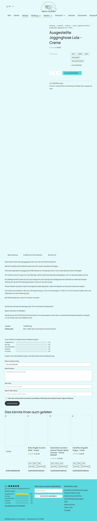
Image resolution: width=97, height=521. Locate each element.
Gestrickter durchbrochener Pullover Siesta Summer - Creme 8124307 (59, 451)
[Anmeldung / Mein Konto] (84, 6)
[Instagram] (91, 519)
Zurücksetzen (77, 65)
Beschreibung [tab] (13, 255)
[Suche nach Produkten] (88, 7)
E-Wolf (41, 519)
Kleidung (34, 15)
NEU (9, 15)
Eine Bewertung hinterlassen (15, 506)
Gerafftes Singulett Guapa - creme (80, 449)
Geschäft (60, 25)
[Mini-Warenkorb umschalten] (91, 7)
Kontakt (67, 510)
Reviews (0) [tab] (52, 255)
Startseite (52, 25)
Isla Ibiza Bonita (70, 86)
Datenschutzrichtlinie (73, 496)
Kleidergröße (53, 54)
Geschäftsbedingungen (74, 499)
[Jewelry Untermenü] (64, 15)
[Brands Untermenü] (51, 15)
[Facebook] (88, 519)
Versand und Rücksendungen (76, 490)
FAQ (66, 501)
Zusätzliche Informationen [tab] (32, 255)
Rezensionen (69, 504)
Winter (16, 15)
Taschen (71, 15)
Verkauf (25, 15)
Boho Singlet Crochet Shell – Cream (36, 449)
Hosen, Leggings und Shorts (81, 25)
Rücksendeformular (72, 493)
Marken (47, 15)
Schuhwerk (82, 15)
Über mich (68, 507)
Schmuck (59, 15)
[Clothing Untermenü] (40, 15)
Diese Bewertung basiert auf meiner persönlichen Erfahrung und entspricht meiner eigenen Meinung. (40, 398)
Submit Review (12, 403)
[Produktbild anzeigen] (26, 57)
